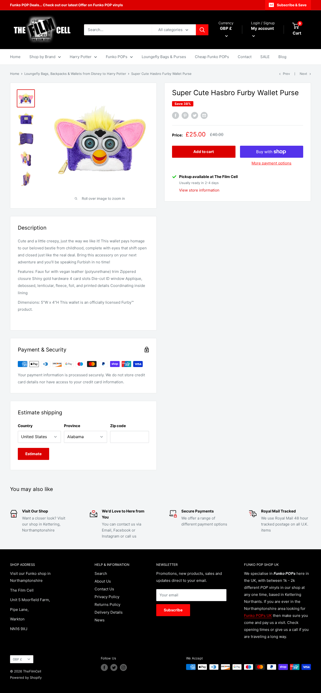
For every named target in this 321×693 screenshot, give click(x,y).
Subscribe (173, 610)
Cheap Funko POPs (212, 56)
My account (262, 28)
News (100, 620)
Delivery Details (109, 612)
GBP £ (17, 659)
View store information (199, 190)
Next (303, 74)
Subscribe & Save (291, 5)
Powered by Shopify (26, 677)
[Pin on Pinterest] (185, 115)
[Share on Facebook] (175, 115)
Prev (286, 74)
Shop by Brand (42, 56)
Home (15, 56)
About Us (103, 581)
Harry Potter (81, 56)
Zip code (118, 425)
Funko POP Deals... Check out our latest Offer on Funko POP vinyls (66, 5)
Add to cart (203, 151)
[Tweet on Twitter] (194, 115)
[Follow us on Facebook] (104, 667)
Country (25, 425)
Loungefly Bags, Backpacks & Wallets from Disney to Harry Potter (75, 74)
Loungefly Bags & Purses (164, 56)
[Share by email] (204, 115)
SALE (265, 56)
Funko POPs (116, 56)
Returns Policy (107, 604)
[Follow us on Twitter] (113, 667)
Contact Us (104, 589)
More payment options (271, 163)
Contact (245, 56)
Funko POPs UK (258, 615)
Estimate (33, 453)
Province (72, 425)
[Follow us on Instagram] (123, 667)
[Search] (202, 29)
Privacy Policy (107, 596)
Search (101, 573)
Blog (282, 56)
